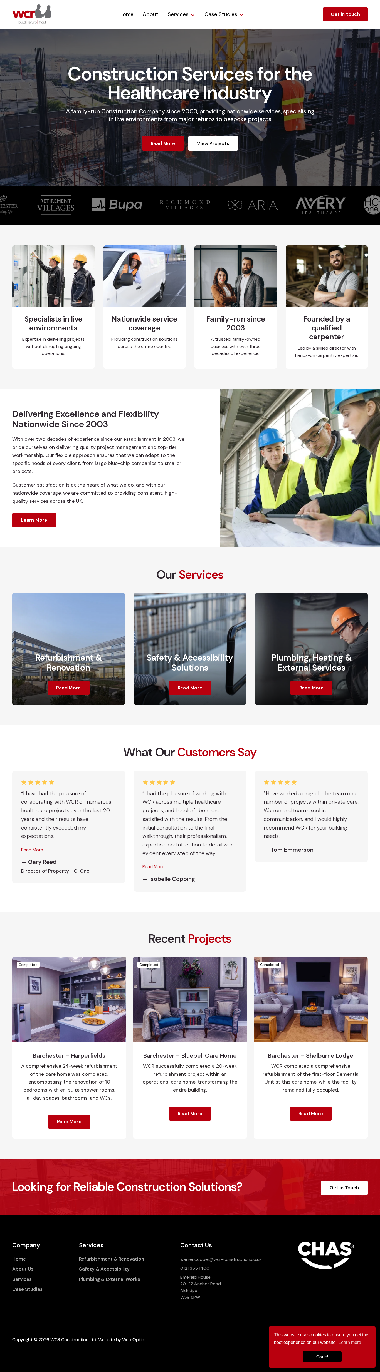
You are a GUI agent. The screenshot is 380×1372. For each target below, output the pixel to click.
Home (126, 14)
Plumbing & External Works (109, 1279)
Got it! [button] (322, 1356)
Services (178, 14)
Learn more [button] (350, 1342)
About (150, 14)
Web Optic (133, 1340)
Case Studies (220, 14)
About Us (22, 1269)
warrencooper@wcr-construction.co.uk (221, 1259)
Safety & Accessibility (104, 1269)
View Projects (213, 143)
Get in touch (345, 14)
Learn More (34, 520)
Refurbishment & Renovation (111, 1259)
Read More (163, 143)
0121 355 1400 (194, 1268)
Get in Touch (344, 1188)
